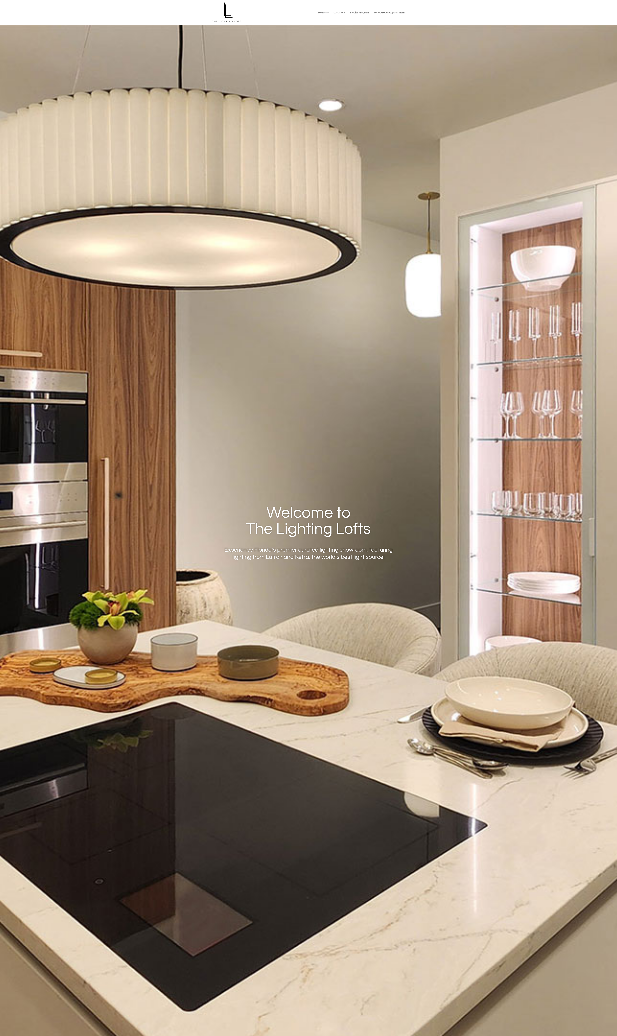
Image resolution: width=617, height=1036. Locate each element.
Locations (339, 12)
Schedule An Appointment (389, 12)
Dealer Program (359, 12)
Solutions (323, 12)
